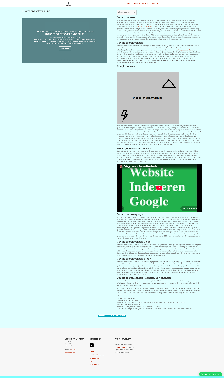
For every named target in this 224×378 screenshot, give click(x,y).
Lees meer (65, 48)
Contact (152, 3)
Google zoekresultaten (185, 50)
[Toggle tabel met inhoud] (133, 12)
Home (128, 3)
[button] (210, 374)
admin (54, 37)
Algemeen (71, 37)
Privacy (92, 351)
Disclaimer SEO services (97, 355)
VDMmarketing (120, 347)
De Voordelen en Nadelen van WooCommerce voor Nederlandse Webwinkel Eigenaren (65, 32)
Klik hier (73, 349)
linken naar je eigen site (146, 27)
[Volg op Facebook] (92, 345)
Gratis (144, 3)
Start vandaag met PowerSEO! (112, 316)
